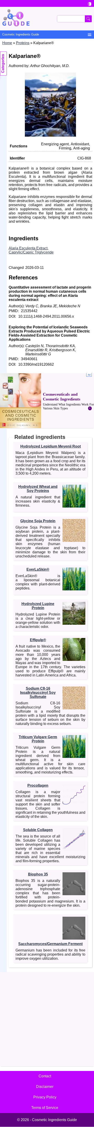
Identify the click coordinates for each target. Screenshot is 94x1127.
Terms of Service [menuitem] (44, 1108)
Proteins (22, 43)
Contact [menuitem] (45, 1076)
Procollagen (37, 785)
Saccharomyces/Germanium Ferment (50, 944)
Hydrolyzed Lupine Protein (37, 606)
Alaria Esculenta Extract (28, 248)
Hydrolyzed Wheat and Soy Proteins (37, 489)
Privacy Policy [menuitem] (44, 1097)
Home (7, 43)
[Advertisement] (47, 400)
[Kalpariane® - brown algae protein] (50, 135)
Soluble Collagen (38, 830)
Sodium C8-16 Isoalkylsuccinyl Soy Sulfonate (38, 692)
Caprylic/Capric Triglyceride (31, 252)
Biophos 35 (38, 874)
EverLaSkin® (37, 569)
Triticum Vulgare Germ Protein (38, 739)
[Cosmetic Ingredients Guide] (47, 18)
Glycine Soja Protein (37, 521)
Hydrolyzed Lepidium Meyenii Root (50, 446)
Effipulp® (38, 640)
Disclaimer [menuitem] (44, 1087)
